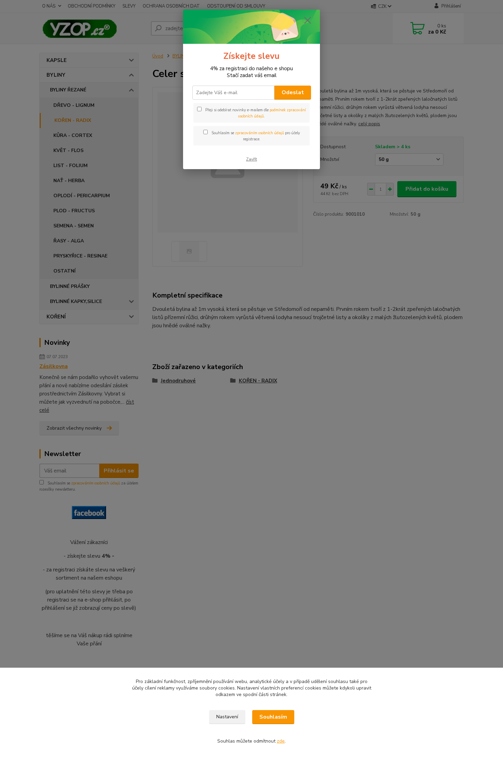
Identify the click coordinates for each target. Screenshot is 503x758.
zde (281, 741)
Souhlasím (273, 717)
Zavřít (251, 159)
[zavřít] (307, 20)
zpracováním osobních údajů (259, 133)
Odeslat (293, 92)
